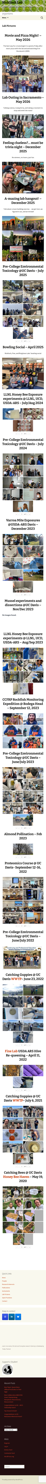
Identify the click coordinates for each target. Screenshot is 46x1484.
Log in (6, 1446)
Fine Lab (11, 1051)
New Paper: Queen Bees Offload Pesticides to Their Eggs (12, 1389)
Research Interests (8, 1284)
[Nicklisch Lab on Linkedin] (12, 1317)
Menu (4, 18)
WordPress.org (9, 1456)
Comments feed (9, 1453)
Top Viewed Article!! (10, 1411)
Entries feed (8, 1450)
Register (7, 1443)
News (4, 1278)
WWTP (16, 979)
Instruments (6, 1291)
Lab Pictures (6, 1294)
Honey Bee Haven (16, 1177)
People (4, 1281)
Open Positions (7, 1298)
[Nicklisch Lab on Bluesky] (18, 1317)
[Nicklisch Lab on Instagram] (5, 1317)
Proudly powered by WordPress (12, 1480)
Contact (4, 1301)
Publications (6, 1288)
